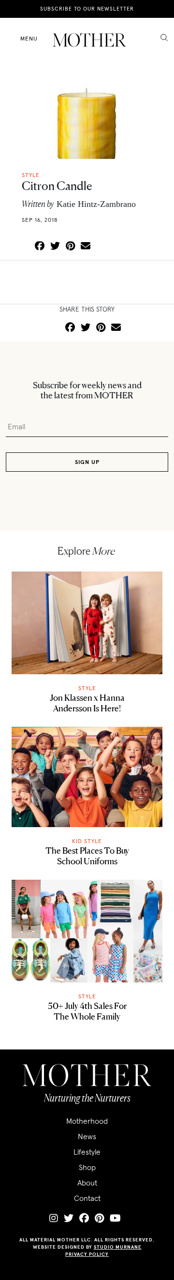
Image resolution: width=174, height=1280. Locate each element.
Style (87, 688)
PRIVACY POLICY (87, 1254)
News (87, 1136)
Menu (29, 38)
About (87, 1182)
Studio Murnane (118, 1247)
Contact (87, 1198)
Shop (87, 1167)
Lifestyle (87, 1152)
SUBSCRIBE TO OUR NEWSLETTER (87, 8)
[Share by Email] (85, 246)
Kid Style (87, 840)
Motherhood (87, 1121)
